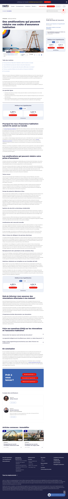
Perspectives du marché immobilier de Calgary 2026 (32, 445)
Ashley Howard (10, 53)
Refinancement (31, 457)
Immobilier (9, 11)
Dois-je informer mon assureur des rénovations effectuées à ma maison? (19, 66)
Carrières (43, 467)
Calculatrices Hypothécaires (18, 458)
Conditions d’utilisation (59, 457)
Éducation (34, 6)
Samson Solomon (11, 54)
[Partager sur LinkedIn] (39, 55)
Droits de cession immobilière (21, 460)
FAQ (42, 459)
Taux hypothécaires (19, 6)
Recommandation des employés (33, 462)
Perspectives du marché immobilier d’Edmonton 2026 (11, 445)
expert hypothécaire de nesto (34, 362)
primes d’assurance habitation (10, 128)
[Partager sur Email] (42, 55)
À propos (12, 6)
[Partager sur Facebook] (34, 55)
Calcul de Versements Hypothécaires (20, 470)
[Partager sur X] (37, 55)
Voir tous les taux (23, 290)
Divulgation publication (59, 464)
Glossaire (43, 460)
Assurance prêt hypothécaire (21, 465)
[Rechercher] (48, 11)
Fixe (21, 108)
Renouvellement (6, 461)
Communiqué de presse (46, 469)
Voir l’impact (47, 1)
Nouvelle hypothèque (7, 457)
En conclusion (7, 71)
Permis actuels (57, 462)
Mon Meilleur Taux (32, 467)
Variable (24, 108)
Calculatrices (27, 6)
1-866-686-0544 (42, 6)
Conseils (4, 11)
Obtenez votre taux (12, 115)
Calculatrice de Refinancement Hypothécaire (21, 467)
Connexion (58, 6)
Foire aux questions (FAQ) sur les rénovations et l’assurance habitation (18, 69)
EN (64, 6)
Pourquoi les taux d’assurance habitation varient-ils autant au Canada (18, 62)
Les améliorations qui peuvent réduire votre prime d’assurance (17, 64)
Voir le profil (13, 402)
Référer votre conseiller (33, 465)
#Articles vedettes (12, 18)
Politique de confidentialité (57, 460)
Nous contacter (44, 463)
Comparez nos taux (50, 6)
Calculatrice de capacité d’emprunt (20, 463)
